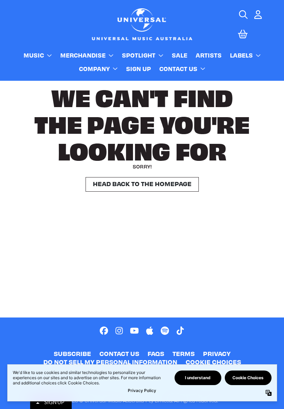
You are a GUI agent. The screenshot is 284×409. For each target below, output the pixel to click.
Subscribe (72, 353)
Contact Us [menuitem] (178, 68)
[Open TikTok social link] (180, 330)
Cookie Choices (213, 362)
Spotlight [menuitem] (139, 55)
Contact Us (119, 353)
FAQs (156, 353)
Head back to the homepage (142, 184)
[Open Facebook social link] (104, 330)
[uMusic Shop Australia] (142, 24)
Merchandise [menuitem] (83, 55)
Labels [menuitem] (241, 55)
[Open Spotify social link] (164, 330)
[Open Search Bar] (243, 14)
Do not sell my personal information (110, 362)
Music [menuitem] (34, 55)
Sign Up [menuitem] (138, 68)
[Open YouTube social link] (134, 330)
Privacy (217, 353)
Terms (183, 353)
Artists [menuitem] (209, 55)
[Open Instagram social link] (119, 330)
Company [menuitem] (94, 68)
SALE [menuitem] (179, 55)
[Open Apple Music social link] (149, 330)
